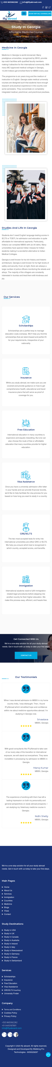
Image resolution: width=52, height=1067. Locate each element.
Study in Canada (11, 936)
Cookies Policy (10, 1012)
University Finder (11, 993)
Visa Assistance (11, 986)
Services (8, 893)
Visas (6, 910)
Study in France (11, 957)
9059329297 (32, 1052)
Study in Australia (11, 940)
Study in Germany (11, 953)
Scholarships (9, 976)
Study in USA (10, 930)
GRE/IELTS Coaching (12, 990)
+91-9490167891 (9, 1025)
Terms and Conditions (12, 1009)
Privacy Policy (10, 1016)
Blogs (6, 907)
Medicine (8, 904)
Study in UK (9, 933)
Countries (8, 900)
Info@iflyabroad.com (32, 2)
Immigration (9, 897)
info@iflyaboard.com (12, 1028)
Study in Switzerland (13, 960)
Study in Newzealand (13, 950)
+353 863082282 (10, 2)
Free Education (10, 983)
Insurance (8, 979)
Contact (7, 914)
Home (18, 37)
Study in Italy (9, 947)
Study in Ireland (11, 943)
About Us (8, 890)
